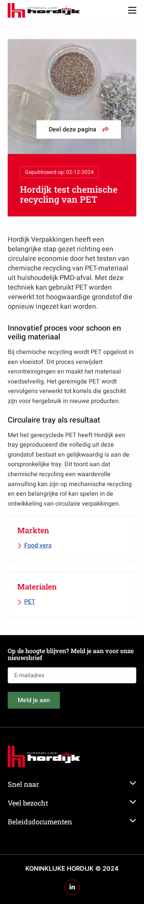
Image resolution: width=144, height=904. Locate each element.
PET (29, 601)
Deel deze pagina (72, 129)
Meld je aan (34, 700)
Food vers (37, 545)
